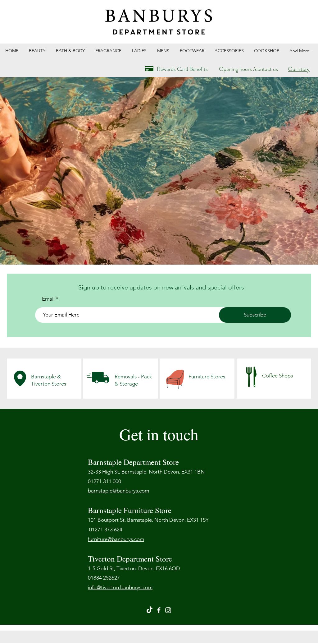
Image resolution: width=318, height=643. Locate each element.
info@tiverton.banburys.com (120, 587)
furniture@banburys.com (116, 539)
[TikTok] (149, 610)
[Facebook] (159, 610)
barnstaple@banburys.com (118, 491)
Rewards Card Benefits (182, 69)
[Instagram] (168, 610)
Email (48, 299)
